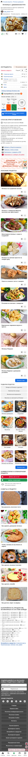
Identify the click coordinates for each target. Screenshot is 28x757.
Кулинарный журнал (14, 734)
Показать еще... (21, 380)
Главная (14, 705)
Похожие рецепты (15, 13)
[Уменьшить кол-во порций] (26, 71)
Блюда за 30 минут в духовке (14, 387)
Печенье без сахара (20, 463)
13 (25, 33)
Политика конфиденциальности (14, 711)
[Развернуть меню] (26, 750)
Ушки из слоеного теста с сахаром (13, 281)
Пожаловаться (6, 13)
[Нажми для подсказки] (21, 94)
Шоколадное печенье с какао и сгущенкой (12, 234)
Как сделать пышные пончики (11, 565)
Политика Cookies (14, 714)
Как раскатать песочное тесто (11, 507)
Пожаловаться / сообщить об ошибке (14, 154)
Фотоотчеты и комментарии (14, 745)
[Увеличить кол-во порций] (26, 69)
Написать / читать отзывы (11, 149)
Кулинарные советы (14, 728)
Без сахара (7, 447)
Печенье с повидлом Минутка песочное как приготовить (11, 211)
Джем (5, 87)
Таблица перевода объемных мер (10, 90)
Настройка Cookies (14, 717)
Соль (5, 84)
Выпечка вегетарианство (14, 394)
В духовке (21, 413)
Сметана (6, 79)
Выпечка (7, 429)
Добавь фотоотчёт (14, 476)
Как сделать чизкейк (8, 584)
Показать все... (21, 467)
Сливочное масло (8, 74)
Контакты (14, 720)
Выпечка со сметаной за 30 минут (14, 397)
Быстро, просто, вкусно (20, 430)
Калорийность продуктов (14, 731)
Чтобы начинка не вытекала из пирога (12, 545)
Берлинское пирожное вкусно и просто (12, 326)
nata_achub (7, 11)
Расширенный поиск (14, 742)
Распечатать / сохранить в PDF (12, 152)
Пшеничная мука (8, 76)
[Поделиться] (26, 747)
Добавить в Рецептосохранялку (12, 147)
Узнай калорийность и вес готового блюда (14, 114)
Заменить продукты (6, 70)
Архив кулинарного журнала (14, 737)
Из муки (20, 447)
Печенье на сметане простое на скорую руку (12, 258)
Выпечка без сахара (14, 390)
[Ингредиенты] (26, 743)
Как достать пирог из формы (11, 603)
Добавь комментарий (14, 480)
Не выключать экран (21, 67)
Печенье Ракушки (7, 349)
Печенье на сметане (7, 463)
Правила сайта (14, 708)
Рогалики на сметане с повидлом (12, 303)
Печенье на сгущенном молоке (12, 188)
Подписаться (14, 688)
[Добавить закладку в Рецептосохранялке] (22, 33)
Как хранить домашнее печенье (12, 526)
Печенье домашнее (7, 413)
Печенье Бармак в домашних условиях (11, 371)
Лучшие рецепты (14, 725)
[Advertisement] (14, 50)
